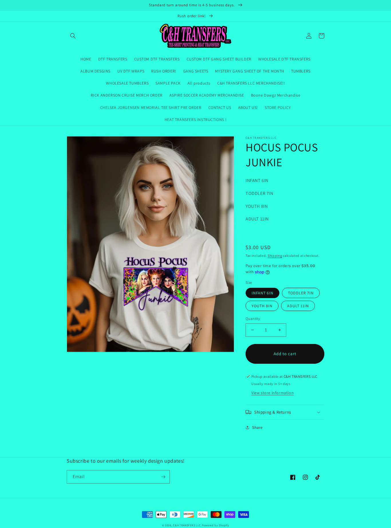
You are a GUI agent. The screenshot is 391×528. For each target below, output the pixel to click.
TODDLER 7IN (301, 293)
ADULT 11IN (298, 305)
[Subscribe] (163, 477)
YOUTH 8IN (262, 305)
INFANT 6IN (262, 293)
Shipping (275, 255)
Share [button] (257, 427)
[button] (73, 36)
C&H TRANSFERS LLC (187, 525)
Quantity (253, 318)
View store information (272, 392)
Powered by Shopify (215, 525)
